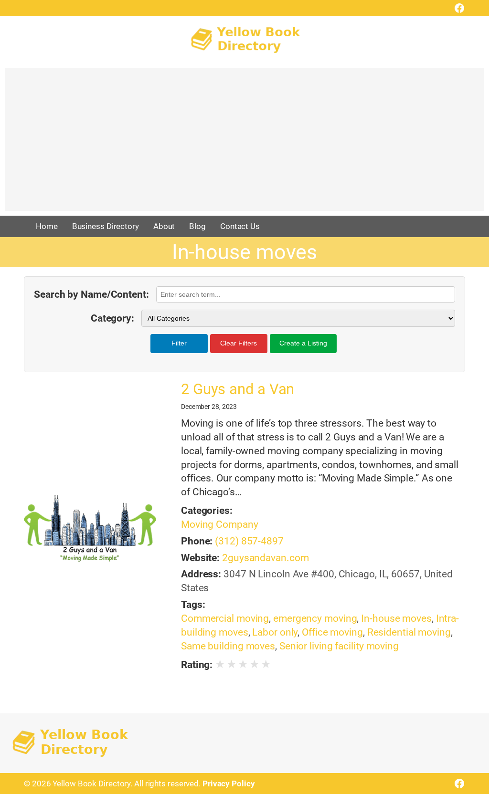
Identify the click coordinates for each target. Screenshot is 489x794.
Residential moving (409, 632)
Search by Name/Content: (91, 294)
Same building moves (228, 646)
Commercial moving (225, 618)
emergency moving (315, 618)
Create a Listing (303, 343)
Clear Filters (238, 343)
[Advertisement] (244, 144)
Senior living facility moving (339, 646)
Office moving (332, 632)
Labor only (275, 632)
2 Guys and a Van (237, 389)
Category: (112, 318)
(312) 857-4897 (249, 541)
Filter (179, 343)
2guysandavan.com (265, 558)
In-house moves (396, 618)
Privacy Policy (228, 783)
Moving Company (219, 524)
